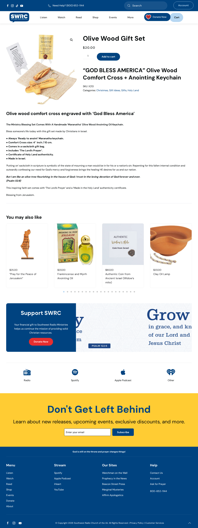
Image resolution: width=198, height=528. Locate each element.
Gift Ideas (114, 90)
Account (183, 5)
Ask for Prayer (158, 484)
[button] (71, 40)
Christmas (102, 90)
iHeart (57, 484)
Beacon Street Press (113, 484)
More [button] (130, 17)
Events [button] (113, 17)
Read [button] (79, 17)
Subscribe (123, 432)
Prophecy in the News (114, 478)
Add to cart (108, 56)
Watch (9, 478)
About (9, 506)
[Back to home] (19, 17)
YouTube (59, 489)
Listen (43, 17)
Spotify (58, 473)
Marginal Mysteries (113, 489)
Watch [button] (61, 17)
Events (10, 495)
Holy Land (133, 90)
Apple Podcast (62, 478)
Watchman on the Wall (114, 473)
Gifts (124, 90)
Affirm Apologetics (112, 495)
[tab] (64, 291)
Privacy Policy (137, 523)
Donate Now (41, 341)
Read (9, 484)
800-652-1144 (158, 491)
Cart (176, 17)
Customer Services (154, 523)
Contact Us (156, 473)
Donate (10, 500)
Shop (95, 17)
